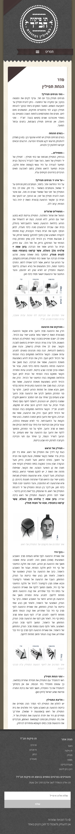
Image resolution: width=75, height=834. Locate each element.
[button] (37, 51)
